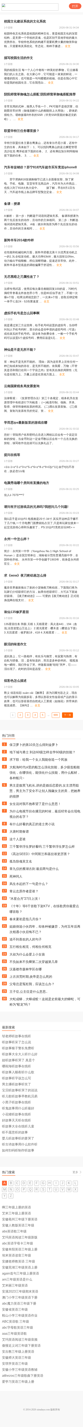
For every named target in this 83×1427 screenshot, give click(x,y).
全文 (68, 46)
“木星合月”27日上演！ (25, 898)
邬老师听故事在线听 (16, 1036)
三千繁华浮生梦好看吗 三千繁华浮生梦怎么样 (42, 846)
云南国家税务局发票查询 (21, 386)
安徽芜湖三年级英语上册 (19, 1267)
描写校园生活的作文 (18, 58)
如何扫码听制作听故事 (18, 1150)
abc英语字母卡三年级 (17, 1243)
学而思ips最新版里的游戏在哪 (25, 422)
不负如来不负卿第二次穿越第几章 (33, 961)
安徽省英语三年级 (15, 1309)
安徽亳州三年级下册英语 (19, 1219)
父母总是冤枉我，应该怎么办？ (32, 984)
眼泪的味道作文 (15, 644)
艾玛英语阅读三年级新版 (19, 1237)
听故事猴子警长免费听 (18, 1048)
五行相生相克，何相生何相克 (30, 946)
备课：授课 (12, 203)
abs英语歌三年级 (14, 1231)
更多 (75, 1172)
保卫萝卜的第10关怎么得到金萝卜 (33, 744)
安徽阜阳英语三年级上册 (19, 1249)
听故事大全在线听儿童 (18, 1126)
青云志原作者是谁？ (23, 891)
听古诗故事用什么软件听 (19, 1144)
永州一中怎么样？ (17, 539)
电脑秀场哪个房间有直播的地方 (26, 483)
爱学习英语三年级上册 (18, 1381)
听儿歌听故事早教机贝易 (19, 1096)
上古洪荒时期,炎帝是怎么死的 (30, 976)
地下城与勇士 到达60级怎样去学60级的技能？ (42, 752)
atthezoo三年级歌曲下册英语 (22, 1375)
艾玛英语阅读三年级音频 (19, 1339)
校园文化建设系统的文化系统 (25, 21)
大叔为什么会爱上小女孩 (27, 954)
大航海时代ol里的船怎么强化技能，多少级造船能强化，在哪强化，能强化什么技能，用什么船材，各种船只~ (44, 773)
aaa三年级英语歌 (14, 1333)
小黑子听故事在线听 (16, 1102)
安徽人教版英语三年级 (18, 1225)
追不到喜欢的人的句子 (25, 939)
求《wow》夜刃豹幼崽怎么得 (25, 575)
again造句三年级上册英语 (20, 1273)
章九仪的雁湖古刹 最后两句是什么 (34, 869)
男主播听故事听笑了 (16, 1084)
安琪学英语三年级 (15, 1363)
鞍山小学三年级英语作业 (19, 1315)
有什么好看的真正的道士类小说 (32, 824)
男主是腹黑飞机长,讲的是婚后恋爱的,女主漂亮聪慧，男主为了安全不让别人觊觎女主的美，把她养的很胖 (44, 791)
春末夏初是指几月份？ (25, 919)
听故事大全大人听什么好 (19, 1054)
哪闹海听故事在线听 (16, 1066)
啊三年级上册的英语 (16, 1207)
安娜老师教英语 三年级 (18, 1261)
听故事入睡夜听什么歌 (18, 1072)
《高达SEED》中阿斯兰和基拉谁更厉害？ (39, 854)
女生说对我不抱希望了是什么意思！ (35, 804)
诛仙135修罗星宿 (16, 612)
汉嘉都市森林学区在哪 (25, 969)
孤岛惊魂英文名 (20, 861)
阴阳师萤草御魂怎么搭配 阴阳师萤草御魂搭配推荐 (40, 94)
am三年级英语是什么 (17, 1279)
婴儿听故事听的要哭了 (18, 1138)
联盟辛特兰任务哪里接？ (21, 130)
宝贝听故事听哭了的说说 (19, 1090)
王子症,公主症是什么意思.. (28, 991)
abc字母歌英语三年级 (17, 1327)
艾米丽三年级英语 (15, 1285)
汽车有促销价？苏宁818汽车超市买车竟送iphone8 (40, 167)
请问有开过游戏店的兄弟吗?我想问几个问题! (36, 506)
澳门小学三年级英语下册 (19, 1297)
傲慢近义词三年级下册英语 (21, 1345)
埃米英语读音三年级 (16, 1255)
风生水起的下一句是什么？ (28, 884)
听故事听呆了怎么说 (16, 1042)
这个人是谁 (17, 839)
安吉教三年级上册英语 (18, 1351)
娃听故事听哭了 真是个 (18, 1060)
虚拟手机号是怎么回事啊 (21, 313)
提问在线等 (12, 454)
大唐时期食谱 (19, 831)
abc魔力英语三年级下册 (19, 1303)
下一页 (67, 715)
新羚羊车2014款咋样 (19, 240)
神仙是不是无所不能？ (20, 349)
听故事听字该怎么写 (16, 1078)
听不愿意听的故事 (15, 1132)
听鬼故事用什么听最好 (18, 1108)
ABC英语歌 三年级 (15, 1321)
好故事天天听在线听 (16, 1120)
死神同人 (15, 876)
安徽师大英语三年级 (16, 1357)
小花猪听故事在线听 (16, 1114)
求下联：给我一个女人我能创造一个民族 (38, 759)
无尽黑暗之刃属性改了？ (21, 276)
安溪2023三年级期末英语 (20, 1291)
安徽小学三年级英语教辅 (19, 1369)
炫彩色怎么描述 (15, 680)
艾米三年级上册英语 (16, 1213)
